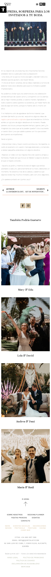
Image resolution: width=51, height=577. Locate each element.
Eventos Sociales (21, 526)
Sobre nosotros (15, 515)
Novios (8, 528)
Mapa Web (25, 567)
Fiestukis (32, 528)
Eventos (36, 518)
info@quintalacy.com (28, 540)
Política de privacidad (33, 557)
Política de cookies (25, 560)
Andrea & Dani (25, 421)
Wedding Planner (35, 515)
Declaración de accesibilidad (25, 564)
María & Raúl (25, 487)
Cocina (42, 528)
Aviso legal (12, 557)
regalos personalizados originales (13, 119)
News (7, 526)
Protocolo (19, 528)
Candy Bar (25, 530)
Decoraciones (39, 526)
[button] (3, 9)
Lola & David (25, 355)
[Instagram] (44, 4)
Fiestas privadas (19, 518)
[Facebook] (40, 4)
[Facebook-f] (22, 205)
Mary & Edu (25, 289)
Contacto (25, 521)
